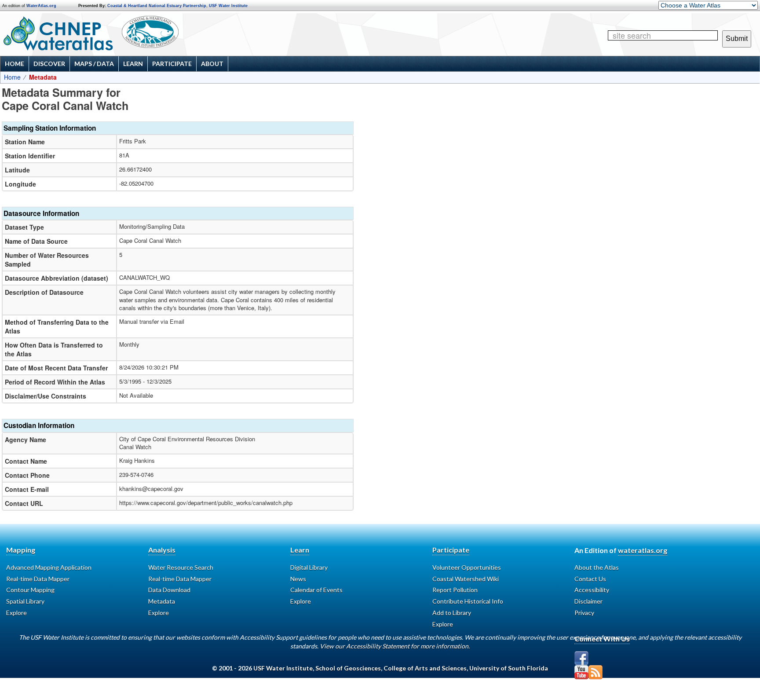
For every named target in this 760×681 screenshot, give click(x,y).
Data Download (169, 589)
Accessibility (591, 589)
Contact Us (590, 578)
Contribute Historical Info (467, 601)
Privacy (584, 612)
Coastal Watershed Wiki (465, 578)
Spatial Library (25, 601)
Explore (16, 612)
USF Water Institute (228, 6)
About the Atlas (596, 567)
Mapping (20, 550)
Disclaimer (588, 601)
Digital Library (309, 567)
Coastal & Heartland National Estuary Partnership (156, 6)
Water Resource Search (180, 567)
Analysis (161, 550)
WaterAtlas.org (41, 6)
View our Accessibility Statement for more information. (395, 646)
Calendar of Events (316, 589)
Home (14, 63)
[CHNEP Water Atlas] (56, 33)
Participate (172, 63)
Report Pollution (455, 589)
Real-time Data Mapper (37, 578)
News (298, 578)
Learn (133, 63)
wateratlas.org (642, 550)
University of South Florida (508, 668)
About (212, 63)
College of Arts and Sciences (425, 668)
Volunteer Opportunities (466, 567)
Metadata (161, 601)
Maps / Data (94, 63)
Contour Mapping (30, 589)
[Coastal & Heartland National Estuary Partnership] (178, 34)
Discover (49, 63)
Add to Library (451, 612)
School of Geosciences (348, 668)
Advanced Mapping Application (48, 567)
